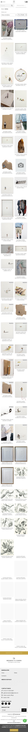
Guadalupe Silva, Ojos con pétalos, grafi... (21, 500)
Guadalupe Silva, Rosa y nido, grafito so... (7, 529)
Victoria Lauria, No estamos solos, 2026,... (7, 313)
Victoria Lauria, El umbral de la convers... (7, 270)
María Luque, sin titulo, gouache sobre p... (7, 639)
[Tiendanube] (14, 714)
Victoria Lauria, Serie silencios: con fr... (7, 146)
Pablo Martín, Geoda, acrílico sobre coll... (21, 600)
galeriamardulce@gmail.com (10, 693)
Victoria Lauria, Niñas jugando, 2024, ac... (20, 85)
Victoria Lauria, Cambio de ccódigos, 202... (20, 417)
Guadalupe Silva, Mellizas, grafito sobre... (20, 578)
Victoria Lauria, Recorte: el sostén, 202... (21, 132)
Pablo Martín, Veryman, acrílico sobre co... (7, 621)
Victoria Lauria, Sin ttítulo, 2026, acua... (21, 333)
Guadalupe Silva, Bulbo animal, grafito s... (7, 578)
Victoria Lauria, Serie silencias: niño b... (20, 53)
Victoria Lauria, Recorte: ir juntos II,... (7, 39)
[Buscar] (11, 5)
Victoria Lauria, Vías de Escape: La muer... (7, 420)
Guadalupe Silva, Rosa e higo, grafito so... (7, 557)
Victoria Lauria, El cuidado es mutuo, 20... (7, 195)
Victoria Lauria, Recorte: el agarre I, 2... (20, 218)
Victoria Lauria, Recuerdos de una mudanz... (7, 132)
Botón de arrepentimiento (14, 722)
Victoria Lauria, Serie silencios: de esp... (7, 218)
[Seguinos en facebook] (6, 703)
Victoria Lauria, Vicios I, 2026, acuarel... (21, 299)
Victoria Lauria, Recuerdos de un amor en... (20, 442)
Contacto (3, 675)
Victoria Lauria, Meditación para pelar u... (20, 402)
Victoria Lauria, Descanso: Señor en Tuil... (21, 31)
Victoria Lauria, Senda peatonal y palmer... (7, 64)
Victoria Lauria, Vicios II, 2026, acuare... (7, 240)
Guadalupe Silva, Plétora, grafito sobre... (20, 478)
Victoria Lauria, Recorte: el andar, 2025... (21, 240)
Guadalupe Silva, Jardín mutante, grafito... (7, 598)
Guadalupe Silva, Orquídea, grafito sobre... (7, 514)
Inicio (2, 9)
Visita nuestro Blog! (8, 695)
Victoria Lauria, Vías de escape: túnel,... (21, 187)
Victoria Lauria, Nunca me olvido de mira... (7, 299)
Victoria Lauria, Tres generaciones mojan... (21, 109)
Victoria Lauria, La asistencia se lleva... (7, 340)
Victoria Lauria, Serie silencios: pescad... (20, 254)
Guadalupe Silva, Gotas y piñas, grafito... (20, 535)
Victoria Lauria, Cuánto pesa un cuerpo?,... (21, 355)
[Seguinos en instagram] (2, 703)
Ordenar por (3, 12)
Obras (15, 673)
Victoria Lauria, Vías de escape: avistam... (21, 155)
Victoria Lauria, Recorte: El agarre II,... (21, 277)
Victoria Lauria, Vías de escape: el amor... (7, 109)
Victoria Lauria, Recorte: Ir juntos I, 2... (7, 443)
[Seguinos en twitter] (9, 703)
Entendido (14, 730)
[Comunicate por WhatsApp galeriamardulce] (25, 720)
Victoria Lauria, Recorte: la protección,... (7, 255)
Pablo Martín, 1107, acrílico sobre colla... (21, 621)
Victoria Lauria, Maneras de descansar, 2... (21, 370)
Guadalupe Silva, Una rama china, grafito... (7, 500)
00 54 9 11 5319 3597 (8, 690)
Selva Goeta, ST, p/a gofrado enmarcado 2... (7, 463)
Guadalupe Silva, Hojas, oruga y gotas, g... (21, 514)
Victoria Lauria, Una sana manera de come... (7, 86)
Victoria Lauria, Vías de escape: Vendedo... (7, 377)
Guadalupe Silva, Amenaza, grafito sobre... (20, 557)
